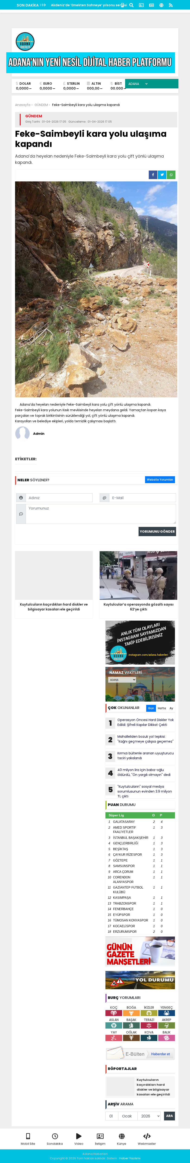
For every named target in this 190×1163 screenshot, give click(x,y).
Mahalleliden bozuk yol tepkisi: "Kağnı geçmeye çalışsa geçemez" (141, 739)
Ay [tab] (171, 708)
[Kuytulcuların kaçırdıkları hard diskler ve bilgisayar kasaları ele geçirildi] (120, 1086)
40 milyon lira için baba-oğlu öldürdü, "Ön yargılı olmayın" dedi (139, 773)
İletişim (100, 1143)
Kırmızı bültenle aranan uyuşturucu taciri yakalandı (141, 756)
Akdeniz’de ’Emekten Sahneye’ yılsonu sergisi (89, 5)
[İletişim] (141, 4)
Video (78, 1143)
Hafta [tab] (162, 708)
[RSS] (171, 4)
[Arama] (131, 4)
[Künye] (161, 4)
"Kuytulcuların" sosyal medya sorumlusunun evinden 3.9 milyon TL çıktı (140, 791)
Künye (121, 1143)
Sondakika (55, 1143)
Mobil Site (28, 1143)
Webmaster (147, 1143)
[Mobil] (122, 4)
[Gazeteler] (151, 4)
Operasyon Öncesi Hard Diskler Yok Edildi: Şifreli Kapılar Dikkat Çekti (141, 723)
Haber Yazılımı (129, 1158)
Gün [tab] (151, 708)
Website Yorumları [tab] (160, 480)
